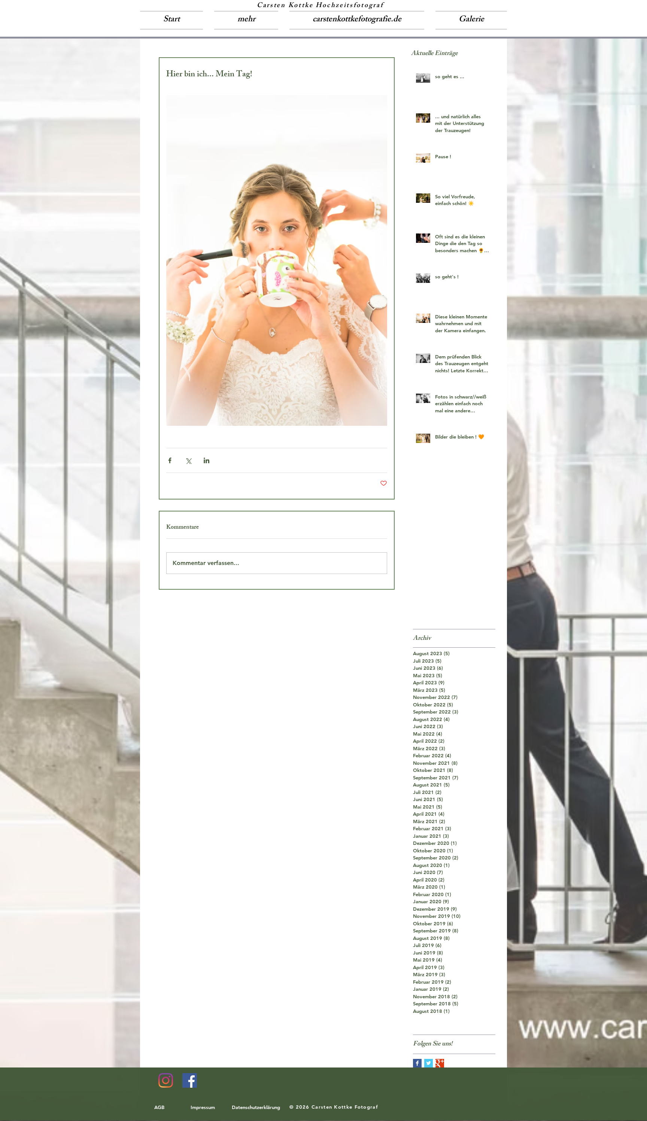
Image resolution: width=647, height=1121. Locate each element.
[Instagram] (165, 1080)
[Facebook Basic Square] (417, 1063)
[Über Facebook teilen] (169, 460)
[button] (246, 20)
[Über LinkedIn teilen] (206, 460)
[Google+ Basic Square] (439, 1063)
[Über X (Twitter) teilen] (188, 460)
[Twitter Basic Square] (428, 1063)
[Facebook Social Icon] (189, 1080)
